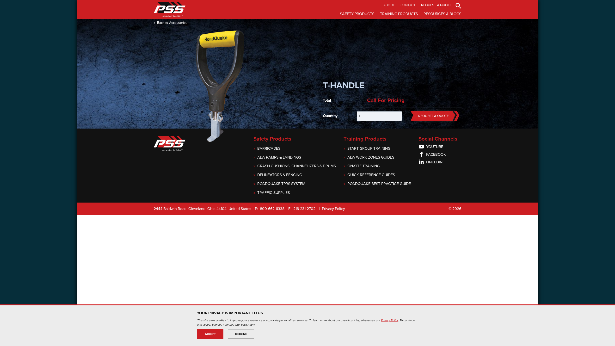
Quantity (330, 115)
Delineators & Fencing (279, 175)
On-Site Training (363, 166)
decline (241, 334)
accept (210, 334)
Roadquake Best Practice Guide (379, 184)
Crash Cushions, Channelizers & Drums (296, 166)
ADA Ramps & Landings (279, 157)
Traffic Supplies (273, 193)
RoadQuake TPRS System (281, 184)
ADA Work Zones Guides (370, 157)
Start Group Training (368, 149)
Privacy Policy (333, 208)
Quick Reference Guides (371, 175)
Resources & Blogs (442, 14)
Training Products (399, 14)
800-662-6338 (272, 208)
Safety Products (357, 14)
